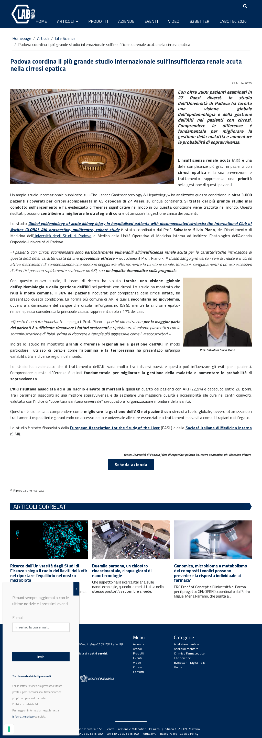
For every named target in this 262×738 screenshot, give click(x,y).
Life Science (65, 38)
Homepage (21, 38)
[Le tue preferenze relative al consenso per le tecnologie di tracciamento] (9, 729)
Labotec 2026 (233, 21)
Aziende (126, 21)
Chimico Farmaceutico (189, 653)
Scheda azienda (131, 464)
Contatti (138, 671)
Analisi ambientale (186, 644)
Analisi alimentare (186, 648)
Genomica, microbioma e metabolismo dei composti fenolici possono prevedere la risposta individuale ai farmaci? (210, 573)
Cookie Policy (189, 733)
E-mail (17, 617)
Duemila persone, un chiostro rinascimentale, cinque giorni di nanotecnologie (121, 571)
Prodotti (98, 21)
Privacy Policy (167, 733)
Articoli (66, 21)
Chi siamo (139, 667)
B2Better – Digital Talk (189, 662)
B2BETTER (199, 21)
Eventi (151, 21)
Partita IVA (149, 733)
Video (173, 21)
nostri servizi (97, 653)
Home (41, 21)
